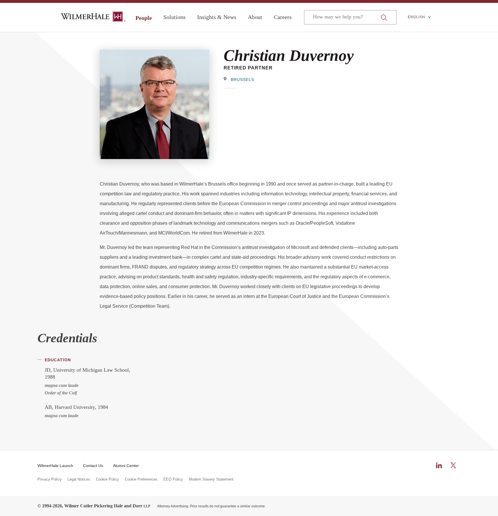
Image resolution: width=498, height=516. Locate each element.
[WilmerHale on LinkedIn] (439, 465)
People (143, 18)
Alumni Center (126, 465)
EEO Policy (173, 479)
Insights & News (216, 17)
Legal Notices (78, 479)
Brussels (242, 79)
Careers (283, 17)
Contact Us (93, 465)
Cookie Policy (107, 479)
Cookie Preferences (141, 479)
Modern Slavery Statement (211, 479)
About (255, 17)
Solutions (174, 17)
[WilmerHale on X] (453, 465)
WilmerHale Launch (55, 465)
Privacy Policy (49, 479)
